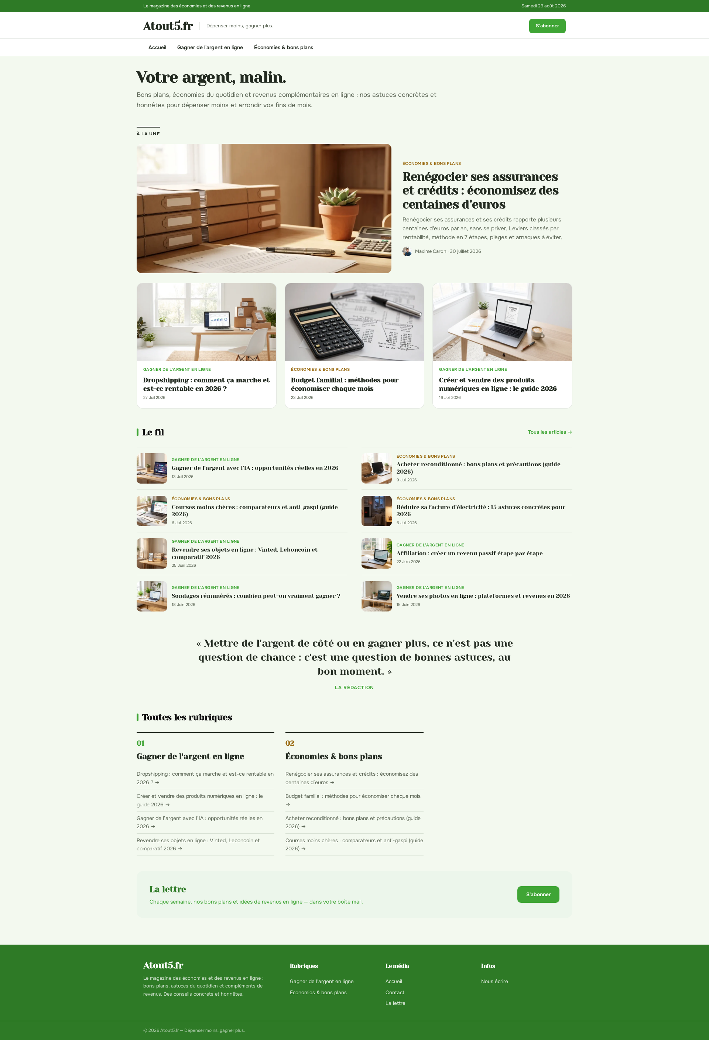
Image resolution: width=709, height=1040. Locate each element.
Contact (395, 992)
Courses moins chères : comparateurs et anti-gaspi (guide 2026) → (354, 844)
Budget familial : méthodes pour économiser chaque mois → (353, 800)
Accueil (157, 47)
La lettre (395, 1003)
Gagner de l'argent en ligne (210, 47)
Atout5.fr (168, 26)
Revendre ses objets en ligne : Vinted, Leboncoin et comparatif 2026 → (198, 844)
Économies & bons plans (283, 47)
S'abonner (547, 26)
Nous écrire (494, 981)
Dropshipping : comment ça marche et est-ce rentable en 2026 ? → (205, 777)
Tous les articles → (550, 432)
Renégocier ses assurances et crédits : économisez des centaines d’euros (481, 191)
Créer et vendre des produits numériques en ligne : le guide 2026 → (200, 800)
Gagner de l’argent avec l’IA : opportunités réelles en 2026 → (200, 822)
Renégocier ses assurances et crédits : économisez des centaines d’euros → (351, 777)
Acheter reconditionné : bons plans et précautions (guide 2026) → (353, 822)
